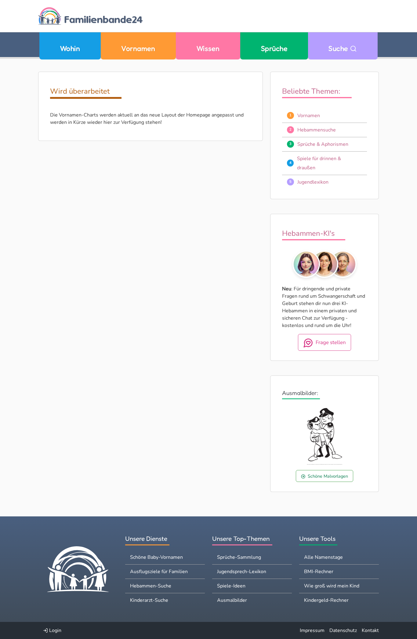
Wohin (70, 48)
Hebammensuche (316, 130)
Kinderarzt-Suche (149, 600)
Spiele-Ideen (231, 586)
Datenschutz (343, 630)
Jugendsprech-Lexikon (241, 571)
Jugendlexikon (312, 182)
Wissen (208, 48)
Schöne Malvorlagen (328, 476)
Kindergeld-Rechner (326, 600)
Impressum (312, 630)
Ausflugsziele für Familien (159, 571)
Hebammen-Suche (150, 586)
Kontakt (370, 630)
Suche (339, 48)
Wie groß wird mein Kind (331, 586)
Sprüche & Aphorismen (322, 144)
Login (54, 630)
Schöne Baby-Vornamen (156, 557)
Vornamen (138, 48)
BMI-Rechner (318, 571)
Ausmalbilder (232, 600)
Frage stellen (331, 342)
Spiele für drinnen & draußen (319, 163)
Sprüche (274, 48)
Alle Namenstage (323, 557)
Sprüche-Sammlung (239, 557)
